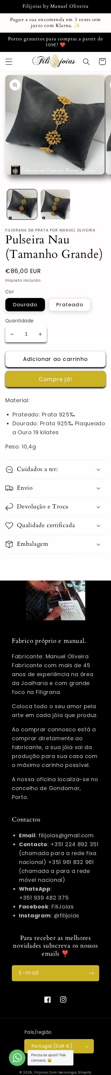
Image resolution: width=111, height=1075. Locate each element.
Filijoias (41, 1072)
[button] (9, 61)
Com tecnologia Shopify (70, 1072)
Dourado (25, 304)
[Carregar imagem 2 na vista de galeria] (55, 204)
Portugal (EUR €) (52, 1046)
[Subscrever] (91, 973)
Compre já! (55, 379)
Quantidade (19, 321)
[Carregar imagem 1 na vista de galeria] (22, 204)
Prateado (69, 304)
